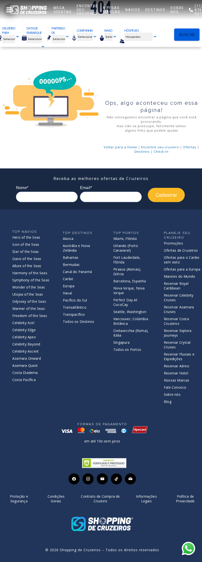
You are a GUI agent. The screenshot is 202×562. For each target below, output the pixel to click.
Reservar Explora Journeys (177, 333)
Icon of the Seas (25, 244)
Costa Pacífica (24, 379)
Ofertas (189, 147)
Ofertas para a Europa (182, 269)
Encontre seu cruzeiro (160, 147)
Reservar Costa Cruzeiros (176, 321)
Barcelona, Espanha (129, 281)
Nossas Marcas (176, 380)
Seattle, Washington (129, 311)
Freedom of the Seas (29, 315)
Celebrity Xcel (23, 322)
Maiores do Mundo (179, 276)
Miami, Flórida (125, 238)
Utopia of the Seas (27, 294)
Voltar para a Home (120, 147)
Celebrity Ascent (25, 351)
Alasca (68, 238)
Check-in (161, 151)
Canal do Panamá (77, 271)
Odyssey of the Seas (29, 301)
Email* (86, 188)
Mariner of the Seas (28, 308)
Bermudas (71, 264)
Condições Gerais (56, 498)
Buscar (187, 34)
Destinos (142, 151)
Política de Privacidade (185, 498)
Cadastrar (166, 195)
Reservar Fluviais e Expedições (179, 356)
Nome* (22, 188)
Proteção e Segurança (19, 498)
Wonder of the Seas (28, 287)
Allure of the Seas (26, 265)
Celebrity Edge (24, 330)
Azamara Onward (26, 358)
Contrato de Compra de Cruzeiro (100, 498)
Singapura (121, 342)
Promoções (173, 243)
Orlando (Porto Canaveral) (125, 248)
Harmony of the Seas (29, 273)
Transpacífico (74, 314)
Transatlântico (74, 307)
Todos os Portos (127, 349)
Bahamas (70, 257)
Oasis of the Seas (26, 258)
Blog (167, 401)
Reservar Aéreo (176, 366)
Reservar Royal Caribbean (176, 285)
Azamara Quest (25, 365)
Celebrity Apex (24, 337)
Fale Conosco (175, 387)
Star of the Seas (25, 251)
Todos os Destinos (78, 321)
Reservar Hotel (176, 373)
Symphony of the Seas (30, 280)
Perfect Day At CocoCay (125, 302)
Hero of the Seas (26, 237)
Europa (68, 286)
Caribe (68, 278)
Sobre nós (172, 394)
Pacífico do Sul (75, 300)
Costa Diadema (25, 372)
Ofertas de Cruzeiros (181, 250)
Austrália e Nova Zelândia (76, 248)
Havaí (67, 293)
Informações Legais (146, 498)
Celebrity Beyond (26, 344)
